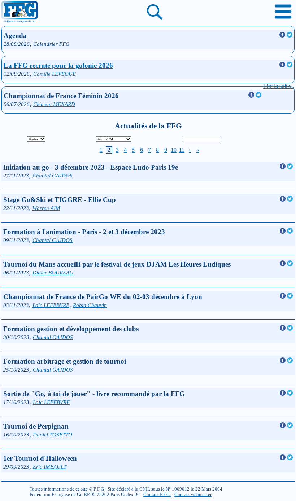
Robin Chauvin (90, 305)
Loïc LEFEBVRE (50, 305)
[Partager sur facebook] (283, 35)
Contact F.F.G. (157, 494)
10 (174, 150)
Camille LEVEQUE (54, 74)
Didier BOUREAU (52, 272)
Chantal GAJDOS (52, 175)
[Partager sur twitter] (289, 35)
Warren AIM (46, 208)
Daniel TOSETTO (52, 434)
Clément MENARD (54, 104)
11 (181, 150)
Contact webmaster (193, 494)
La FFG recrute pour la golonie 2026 (58, 65)
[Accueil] (19, 12)
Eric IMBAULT (49, 466)
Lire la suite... (278, 86)
